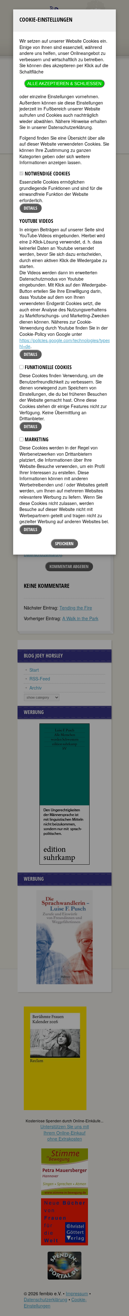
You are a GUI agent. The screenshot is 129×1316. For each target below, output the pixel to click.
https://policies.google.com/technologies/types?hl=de (66, 343)
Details (30, 208)
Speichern (64, 543)
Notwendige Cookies (46, 173)
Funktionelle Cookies (47, 367)
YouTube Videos (36, 221)
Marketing (36, 439)
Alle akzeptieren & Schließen (64, 83)
